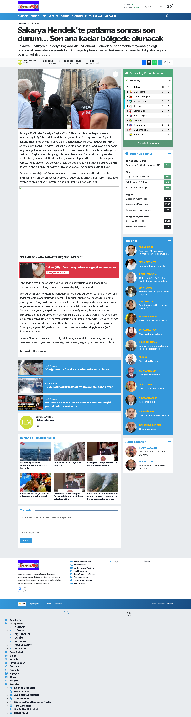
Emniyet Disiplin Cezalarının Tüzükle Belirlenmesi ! (153, 347)
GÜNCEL (35, 16)
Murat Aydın (146, 247)
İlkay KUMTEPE (147, 301)
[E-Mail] (38, 426)
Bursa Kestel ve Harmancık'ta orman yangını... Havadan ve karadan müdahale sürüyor (102, 496)
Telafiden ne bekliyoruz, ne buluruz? (153, 306)
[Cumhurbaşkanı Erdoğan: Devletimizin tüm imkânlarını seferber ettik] (69, 482)
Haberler (22, 23)
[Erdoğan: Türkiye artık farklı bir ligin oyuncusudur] (102, 451)
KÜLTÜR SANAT (93, 16)
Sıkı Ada (143, 357)
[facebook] (66, 613)
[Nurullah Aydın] (131, 373)
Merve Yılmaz (146, 384)
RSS (23, 604)
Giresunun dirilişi (147, 402)
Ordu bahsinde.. (147, 429)
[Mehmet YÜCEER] (131, 264)
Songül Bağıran (148, 317)
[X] (25, 589)
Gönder (26, 540)
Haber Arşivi (79, 584)
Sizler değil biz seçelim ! (151, 361)
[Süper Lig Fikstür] (169, 154)
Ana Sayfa (15, 620)
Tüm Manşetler (81, 577)
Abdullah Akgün (148, 398)
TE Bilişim (169, 604)
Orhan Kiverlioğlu (150, 425)
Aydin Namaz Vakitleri (84, 568)
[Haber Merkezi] (26, 422)
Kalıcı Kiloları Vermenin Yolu (153, 388)
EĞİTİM (65, 16)
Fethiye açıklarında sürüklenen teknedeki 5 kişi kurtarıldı (34, 465)
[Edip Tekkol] (131, 291)
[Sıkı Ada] (131, 359)
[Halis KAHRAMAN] (131, 345)
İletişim (147, 562)
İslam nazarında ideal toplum (154, 415)
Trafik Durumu (80, 571)
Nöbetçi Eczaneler (82, 562)
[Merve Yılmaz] (131, 386)
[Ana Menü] (172, 16)
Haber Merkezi (45, 420)
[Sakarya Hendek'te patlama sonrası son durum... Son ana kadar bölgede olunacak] (69, 99)
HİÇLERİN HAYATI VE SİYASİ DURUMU (152, 453)
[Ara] (168, 16)
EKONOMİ (77, 16)
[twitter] (129, 613)
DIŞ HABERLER (50, 16)
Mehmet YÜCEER (147, 262)
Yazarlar (14, 659)
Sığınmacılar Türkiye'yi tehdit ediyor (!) (154, 293)
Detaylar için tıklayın (148, 143)
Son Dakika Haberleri (83, 580)
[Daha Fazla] (160, 62)
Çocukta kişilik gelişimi (150, 334)
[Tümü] (169, 241)
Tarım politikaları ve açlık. (152, 266)
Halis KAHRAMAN (148, 342)
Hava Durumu (80, 565)
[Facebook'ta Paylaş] (144, 62)
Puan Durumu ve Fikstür (84, 574)
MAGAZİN (110, 16)
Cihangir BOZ (146, 412)
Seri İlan (14, 666)
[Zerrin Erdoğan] (131, 278)
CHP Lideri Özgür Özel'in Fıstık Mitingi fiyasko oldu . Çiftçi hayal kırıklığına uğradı (153, 280)
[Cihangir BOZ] (131, 413)
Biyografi (15, 673)
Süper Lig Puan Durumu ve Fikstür (32, 702)
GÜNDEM (23, 16)
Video (13, 656)
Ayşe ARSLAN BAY (148, 330)
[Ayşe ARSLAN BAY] (131, 332)
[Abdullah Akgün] (131, 400)
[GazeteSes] (28, 6)
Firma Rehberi (17, 663)
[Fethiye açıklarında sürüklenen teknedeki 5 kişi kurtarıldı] (35, 451)
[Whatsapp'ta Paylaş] (154, 62)
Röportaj (15, 670)
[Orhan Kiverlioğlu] (131, 427)
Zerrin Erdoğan (148, 274)
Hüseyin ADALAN (148, 448)
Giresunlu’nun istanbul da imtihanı (152, 467)
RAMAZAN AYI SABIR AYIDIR (153, 320)
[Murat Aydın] (131, 250)
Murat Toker (146, 462)
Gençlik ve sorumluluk (150, 375)
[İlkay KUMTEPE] (131, 305)
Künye (115, 562)
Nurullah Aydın (147, 371)
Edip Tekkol (145, 288)
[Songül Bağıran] (131, 318)
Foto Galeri (16, 652)
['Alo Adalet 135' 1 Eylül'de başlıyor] (69, 451)
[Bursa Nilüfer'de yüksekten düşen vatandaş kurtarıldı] (35, 482)
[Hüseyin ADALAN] (131, 451)
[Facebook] (20, 589)
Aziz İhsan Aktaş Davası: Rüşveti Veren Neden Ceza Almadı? (153, 253)
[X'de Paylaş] (149, 62)
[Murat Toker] (131, 465)
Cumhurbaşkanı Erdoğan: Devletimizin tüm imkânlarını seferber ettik (68, 496)
